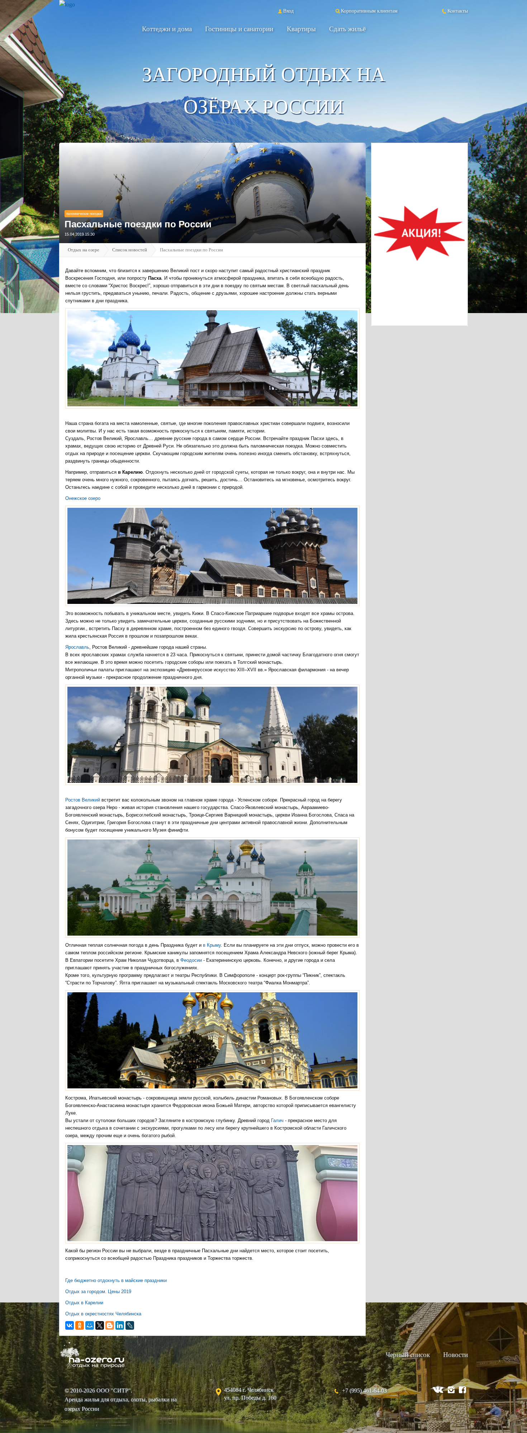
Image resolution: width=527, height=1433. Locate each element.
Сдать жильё (347, 29)
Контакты (457, 11)
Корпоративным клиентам (369, 11)
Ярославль (77, 647)
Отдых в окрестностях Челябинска (103, 1313)
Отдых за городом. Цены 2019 (98, 1291)
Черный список (408, 1354)
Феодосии (191, 960)
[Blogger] (109, 1325)
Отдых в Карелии (84, 1302)
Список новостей (129, 249)
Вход (288, 11)
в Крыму (211, 945)
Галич (277, 1120)
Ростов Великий (83, 800)
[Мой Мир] (89, 1325)
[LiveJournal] (129, 1325)
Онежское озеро (82, 498)
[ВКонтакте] (69, 1325)
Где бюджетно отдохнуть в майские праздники (116, 1280)
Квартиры (301, 29)
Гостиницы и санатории (239, 29)
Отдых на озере (83, 249)
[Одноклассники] (79, 1325)
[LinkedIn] (119, 1325)
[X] (99, 1325)
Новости (455, 1354)
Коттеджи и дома (167, 29)
